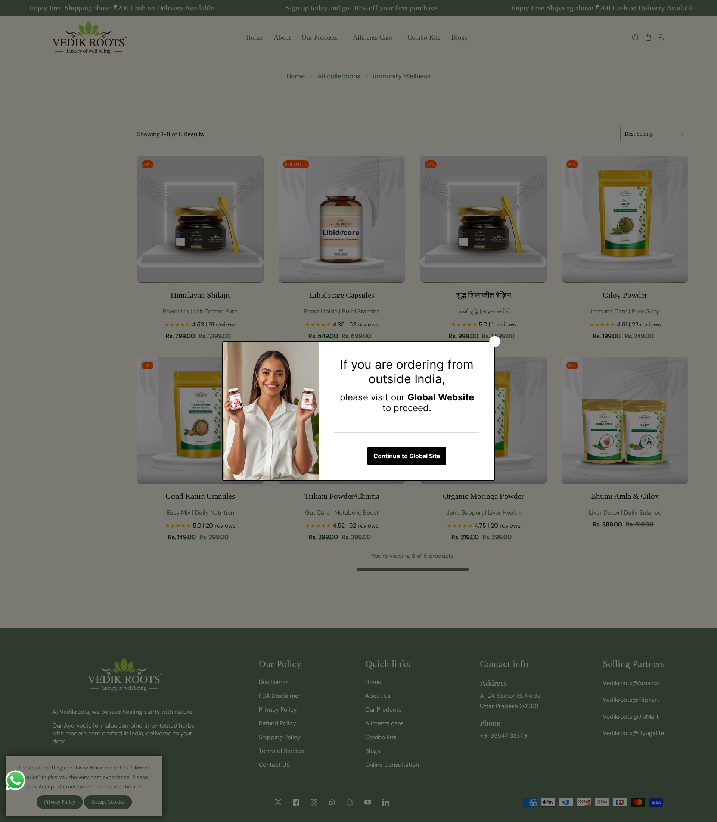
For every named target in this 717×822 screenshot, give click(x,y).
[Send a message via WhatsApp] (15, 780)
